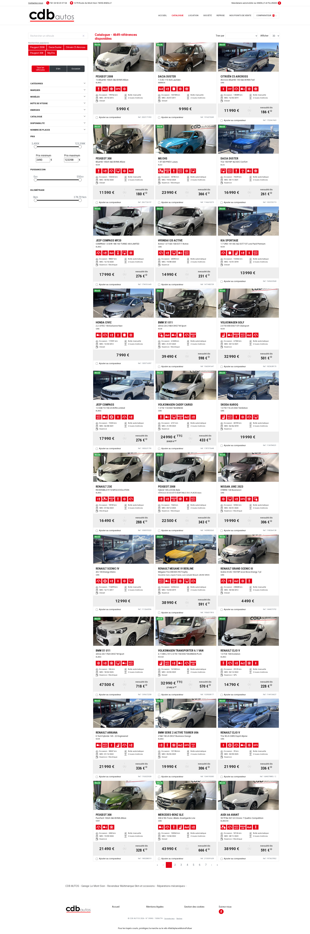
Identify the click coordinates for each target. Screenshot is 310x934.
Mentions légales (155, 906)
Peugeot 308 (36, 53)
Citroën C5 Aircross (75, 47)
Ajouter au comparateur (110, 117)
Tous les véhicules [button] (40, 68)
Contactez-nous (35, 3)
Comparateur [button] (265, 15)
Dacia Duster (55, 47)
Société (207, 15)
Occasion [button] (76, 69)
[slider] (35, 146)
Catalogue (177, 15)
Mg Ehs (51, 53)
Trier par (220, 35)
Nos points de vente (240, 15)
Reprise (221, 15)
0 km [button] (58, 69)
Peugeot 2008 (37, 47)
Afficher (264, 35)
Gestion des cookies (194, 906)
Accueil (162, 15)
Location (193, 15)
